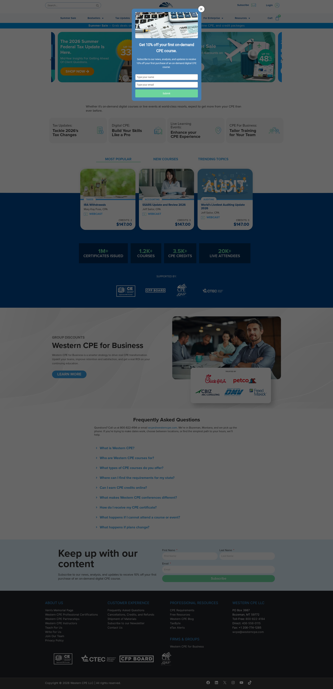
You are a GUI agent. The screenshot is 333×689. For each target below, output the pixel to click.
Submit (166, 93)
